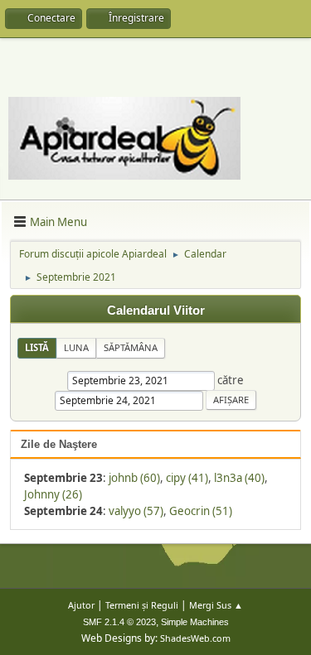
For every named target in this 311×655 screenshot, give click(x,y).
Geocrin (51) (200, 510)
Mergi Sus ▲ (216, 605)
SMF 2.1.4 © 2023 (119, 622)
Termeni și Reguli (141, 605)
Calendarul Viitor (156, 310)
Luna (76, 347)
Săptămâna (131, 347)
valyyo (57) (136, 510)
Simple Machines (195, 622)
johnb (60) (134, 477)
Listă (37, 347)
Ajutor (81, 605)
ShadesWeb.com (195, 638)
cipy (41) (187, 477)
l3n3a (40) (239, 477)
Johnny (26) (53, 494)
